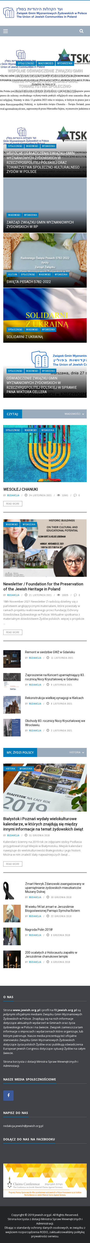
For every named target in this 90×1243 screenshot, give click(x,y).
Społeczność (26, 63)
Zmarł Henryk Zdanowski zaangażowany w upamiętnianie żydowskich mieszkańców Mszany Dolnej (55, 887)
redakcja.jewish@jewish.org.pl (23, 1126)
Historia (10, 768)
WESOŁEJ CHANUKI (20, 489)
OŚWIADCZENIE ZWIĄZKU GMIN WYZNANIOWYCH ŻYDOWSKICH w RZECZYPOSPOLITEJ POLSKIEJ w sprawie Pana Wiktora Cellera (42, 385)
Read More (12, 503)
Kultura (12, 274)
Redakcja (13, 495)
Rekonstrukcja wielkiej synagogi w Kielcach (54, 698)
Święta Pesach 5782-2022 (29, 282)
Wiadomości (45, 63)
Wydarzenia (64, 63)
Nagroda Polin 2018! (39, 929)
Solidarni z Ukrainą (25, 337)
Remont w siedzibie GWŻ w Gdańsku (50, 652)
